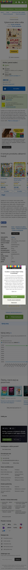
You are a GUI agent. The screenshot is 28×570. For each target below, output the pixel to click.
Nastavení (14, 302)
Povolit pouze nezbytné (13, 299)
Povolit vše (14, 296)
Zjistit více (14, 291)
